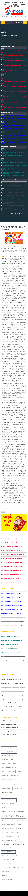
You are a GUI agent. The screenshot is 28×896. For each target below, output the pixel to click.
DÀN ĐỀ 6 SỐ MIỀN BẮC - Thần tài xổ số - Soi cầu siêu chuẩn (13, 315)
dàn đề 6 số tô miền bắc (16, 353)
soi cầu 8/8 (15, 439)
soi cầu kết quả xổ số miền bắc (10, 840)
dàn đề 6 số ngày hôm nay (11, 334)
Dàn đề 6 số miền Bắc (14, 312)
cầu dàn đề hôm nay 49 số (11, 263)
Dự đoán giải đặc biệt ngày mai (10, 779)
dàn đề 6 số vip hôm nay (11, 365)
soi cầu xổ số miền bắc (18, 844)
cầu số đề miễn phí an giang (12, 304)
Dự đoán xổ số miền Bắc (8, 807)
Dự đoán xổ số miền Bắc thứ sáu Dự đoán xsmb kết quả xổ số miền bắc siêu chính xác (13, 816)
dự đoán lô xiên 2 (6, 788)
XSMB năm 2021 (6, 871)
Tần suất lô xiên (6, 863)
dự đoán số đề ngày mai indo (12, 407)
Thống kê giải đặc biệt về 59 (9, 859)
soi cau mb (5, 832)
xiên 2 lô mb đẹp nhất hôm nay (8, 720)
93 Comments (11, 504)
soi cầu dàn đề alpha (13, 441)
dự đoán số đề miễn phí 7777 (13, 395)
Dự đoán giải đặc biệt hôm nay (10, 775)
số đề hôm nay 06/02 (10, 428)
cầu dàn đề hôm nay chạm (11, 266)
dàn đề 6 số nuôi (18, 339)
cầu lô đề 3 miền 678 (17, 275)
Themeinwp (16, 893)
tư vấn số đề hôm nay (10, 494)
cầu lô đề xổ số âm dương (15, 285)
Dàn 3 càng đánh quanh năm (9, 767)
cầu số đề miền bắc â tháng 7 (12, 297)
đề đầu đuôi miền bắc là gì (14, 424)
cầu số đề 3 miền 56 (16, 294)
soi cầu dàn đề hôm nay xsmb (13, 458)
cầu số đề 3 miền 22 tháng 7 (11, 292)
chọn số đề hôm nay (10, 307)
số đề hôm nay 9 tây (10, 429)
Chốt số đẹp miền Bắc (7, 755)
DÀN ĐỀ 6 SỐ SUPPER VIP (15, 350)
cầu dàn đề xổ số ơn (10, 271)
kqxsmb (19, 824)
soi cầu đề (8, 473)
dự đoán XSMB (18, 788)
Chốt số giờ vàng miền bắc (9, 748)
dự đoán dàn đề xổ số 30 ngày (14, 382)
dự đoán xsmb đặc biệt (8, 803)
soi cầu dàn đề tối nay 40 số (12, 465)
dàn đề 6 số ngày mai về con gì (13, 338)
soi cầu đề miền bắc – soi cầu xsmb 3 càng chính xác (14, 4)
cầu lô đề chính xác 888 (11, 278)
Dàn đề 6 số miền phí (15, 329)
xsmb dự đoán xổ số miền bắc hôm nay (12, 867)
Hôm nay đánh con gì (17, 820)
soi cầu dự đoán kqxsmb (17, 832)
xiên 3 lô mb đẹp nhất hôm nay (8, 734)
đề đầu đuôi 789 (12, 422)
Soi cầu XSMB (5, 844)
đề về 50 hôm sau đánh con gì (10, 883)
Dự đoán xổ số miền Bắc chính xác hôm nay (13, 811)
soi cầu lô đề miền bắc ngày (15, 480)
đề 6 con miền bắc (14, 421)
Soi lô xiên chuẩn (6, 848)
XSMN (15, 871)
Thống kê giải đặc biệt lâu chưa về (11, 855)
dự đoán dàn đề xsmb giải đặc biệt (14, 390)
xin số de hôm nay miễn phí (15, 495)
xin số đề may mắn (16, 499)
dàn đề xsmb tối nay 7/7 (11, 372)
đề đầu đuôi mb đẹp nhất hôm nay (9, 727)
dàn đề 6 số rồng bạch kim (12, 344)
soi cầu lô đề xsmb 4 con (16, 487)
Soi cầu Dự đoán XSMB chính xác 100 (11, 836)
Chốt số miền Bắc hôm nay (9, 752)
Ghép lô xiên (5, 820)
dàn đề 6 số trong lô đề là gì (13, 358)
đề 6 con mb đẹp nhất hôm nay (13, 228)
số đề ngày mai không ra (14, 438)
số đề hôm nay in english (12, 431)
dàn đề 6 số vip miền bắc (14, 366)
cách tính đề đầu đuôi (15, 260)
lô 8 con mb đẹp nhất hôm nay (8, 724)
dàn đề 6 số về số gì (9, 363)
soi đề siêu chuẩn (12, 492)
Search (3, 511)
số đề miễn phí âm (10, 434)
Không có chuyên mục (8, 824)
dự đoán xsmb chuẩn (7, 792)
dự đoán (20, 771)
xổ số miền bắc (6, 875)
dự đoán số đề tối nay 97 (11, 414)
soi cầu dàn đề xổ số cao (14, 468)
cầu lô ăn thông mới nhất (15, 273)
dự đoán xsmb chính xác (8, 796)
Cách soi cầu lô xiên (7, 759)
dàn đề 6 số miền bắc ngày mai (13, 322)
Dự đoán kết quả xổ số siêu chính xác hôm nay (14, 783)
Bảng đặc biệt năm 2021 (8, 744)
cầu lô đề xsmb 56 (12, 288)
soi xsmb (17, 848)
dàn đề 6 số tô (17, 351)
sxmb (23, 848)
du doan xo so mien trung (9, 763)
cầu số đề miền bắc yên (14, 300)
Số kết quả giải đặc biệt (8, 852)
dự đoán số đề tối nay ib (16, 417)
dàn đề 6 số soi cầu (10, 348)
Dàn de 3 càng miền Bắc (8, 771)
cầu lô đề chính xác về (16, 280)
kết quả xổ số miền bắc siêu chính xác (12, 828)
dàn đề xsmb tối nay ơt (15, 373)
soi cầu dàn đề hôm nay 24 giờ (13, 453)
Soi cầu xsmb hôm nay (15, 256)
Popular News (18, 22)
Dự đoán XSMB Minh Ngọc (8, 800)
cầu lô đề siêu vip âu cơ (12, 283)
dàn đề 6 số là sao (14, 309)
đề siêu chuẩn (14, 426)
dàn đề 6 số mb (13, 310)
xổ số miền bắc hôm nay (8, 879)
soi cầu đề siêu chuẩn (17, 473)
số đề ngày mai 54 (8, 436)
